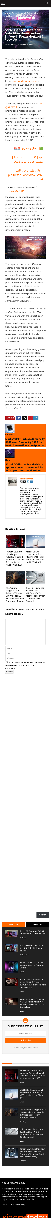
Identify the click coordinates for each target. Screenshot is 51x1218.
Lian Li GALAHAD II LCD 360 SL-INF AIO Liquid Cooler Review (32, 948)
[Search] (47, 3)
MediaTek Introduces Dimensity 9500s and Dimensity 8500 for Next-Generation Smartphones (25, 442)
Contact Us (7, 1205)
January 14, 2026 (15, 191)
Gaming (8, 27)
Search (5, 910)
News (22, 27)
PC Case (23, 938)
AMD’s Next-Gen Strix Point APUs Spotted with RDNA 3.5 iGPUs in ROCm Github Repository (32, 1003)
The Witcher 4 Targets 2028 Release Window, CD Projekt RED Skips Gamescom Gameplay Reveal (15, 594)
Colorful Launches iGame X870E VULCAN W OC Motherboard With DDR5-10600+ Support (35, 594)
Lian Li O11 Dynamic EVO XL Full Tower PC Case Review (32, 932)
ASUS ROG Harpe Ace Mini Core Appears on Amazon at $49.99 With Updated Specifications (24, 467)
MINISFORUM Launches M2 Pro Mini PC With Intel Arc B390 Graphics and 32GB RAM (35, 557)
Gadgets (23, 1161)
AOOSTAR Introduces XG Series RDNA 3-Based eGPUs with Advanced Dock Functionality (33, 983)
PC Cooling (24, 955)
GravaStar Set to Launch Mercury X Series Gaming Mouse (32, 965)
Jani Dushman (10, 44)
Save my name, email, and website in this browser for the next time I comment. (25, 665)
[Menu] (3, 3)
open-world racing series (25, 81)
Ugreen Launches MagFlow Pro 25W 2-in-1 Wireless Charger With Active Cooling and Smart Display (33, 1153)
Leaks (16, 27)
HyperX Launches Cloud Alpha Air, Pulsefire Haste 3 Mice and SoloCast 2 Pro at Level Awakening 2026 (15, 558)
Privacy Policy (19, 1205)
